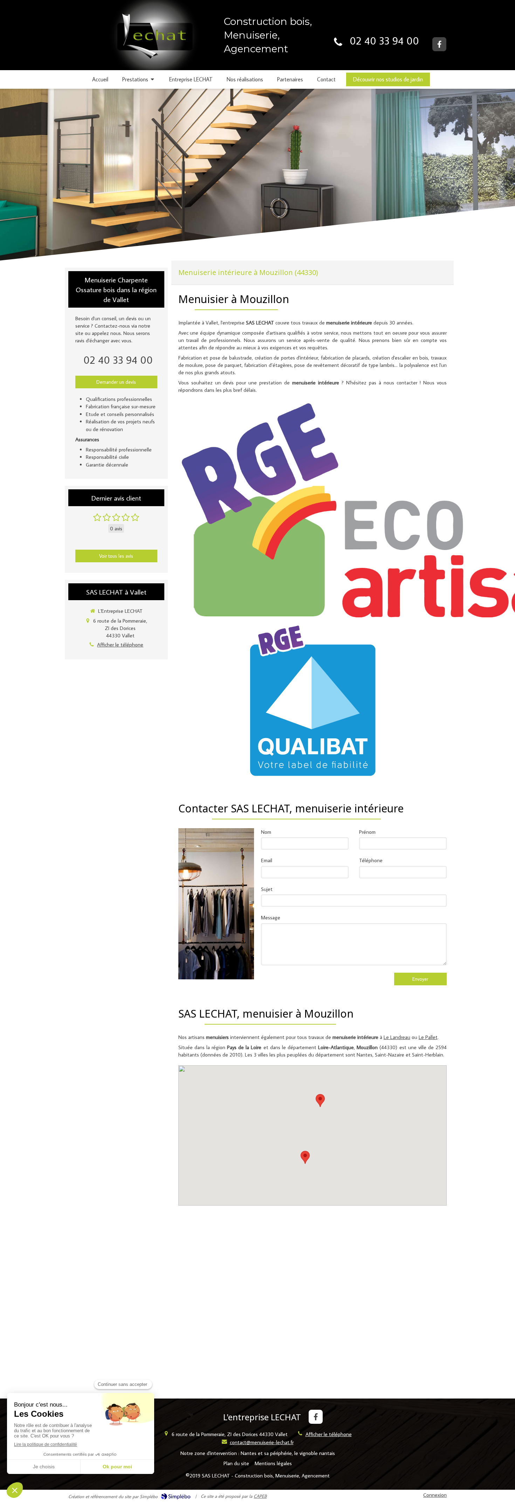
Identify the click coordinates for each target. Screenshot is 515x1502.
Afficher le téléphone (120, 644)
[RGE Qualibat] (312, 700)
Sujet (267, 889)
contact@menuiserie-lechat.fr (262, 1442)
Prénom (367, 832)
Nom (266, 832)
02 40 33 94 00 (384, 40)
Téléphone (371, 860)
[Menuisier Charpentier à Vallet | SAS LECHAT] (152, 41)
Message (270, 917)
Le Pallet (428, 1037)
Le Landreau (397, 1037)
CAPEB (260, 1496)
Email (266, 860)
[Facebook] (439, 44)
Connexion (435, 1494)
